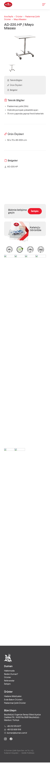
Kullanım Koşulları (11, 753)
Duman (8, 666)
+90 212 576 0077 (14, 726)
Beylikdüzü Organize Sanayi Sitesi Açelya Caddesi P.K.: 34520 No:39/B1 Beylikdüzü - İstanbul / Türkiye (22, 717)
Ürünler (19, 16)
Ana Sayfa (8, 16)
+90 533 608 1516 (14, 729)
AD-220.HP (12, 166)
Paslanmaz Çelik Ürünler (15, 703)
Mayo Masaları (20, 19)
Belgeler (14, 90)
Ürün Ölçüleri (16, 85)
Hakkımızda (9, 671)
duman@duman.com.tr (17, 733)
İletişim (34, 211)
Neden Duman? (11, 674)
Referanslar (9, 680)
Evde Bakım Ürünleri (13, 699)
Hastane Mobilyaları (13, 696)
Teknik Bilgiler (16, 80)
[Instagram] (5, 739)
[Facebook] (11, 739)
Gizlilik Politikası (27, 753)
